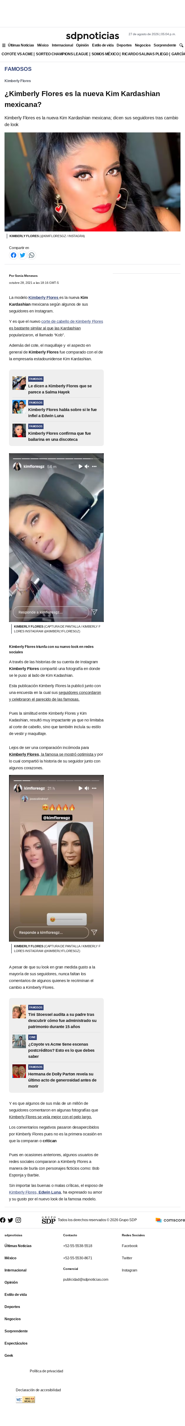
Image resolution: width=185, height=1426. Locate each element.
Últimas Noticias (21, 45)
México (43, 45)
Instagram (129, 1270)
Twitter (127, 1258)
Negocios (142, 45)
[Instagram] (18, 1220)
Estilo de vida (102, 45)
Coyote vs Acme (17, 54)
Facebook (129, 1246)
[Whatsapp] (31, 255)
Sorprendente (165, 45)
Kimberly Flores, (35, 1192)
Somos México (105, 54)
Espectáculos (16, 1343)
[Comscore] (170, 1220)
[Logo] (92, 36)
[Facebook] (13, 255)
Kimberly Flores (18, 81)
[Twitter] (22, 255)
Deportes (124, 45)
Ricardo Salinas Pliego (145, 54)
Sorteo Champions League (62, 54)
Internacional (62, 45)
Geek (9, 1355)
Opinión (82, 45)
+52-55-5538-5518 (77, 1246)
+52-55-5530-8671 (77, 1258)
